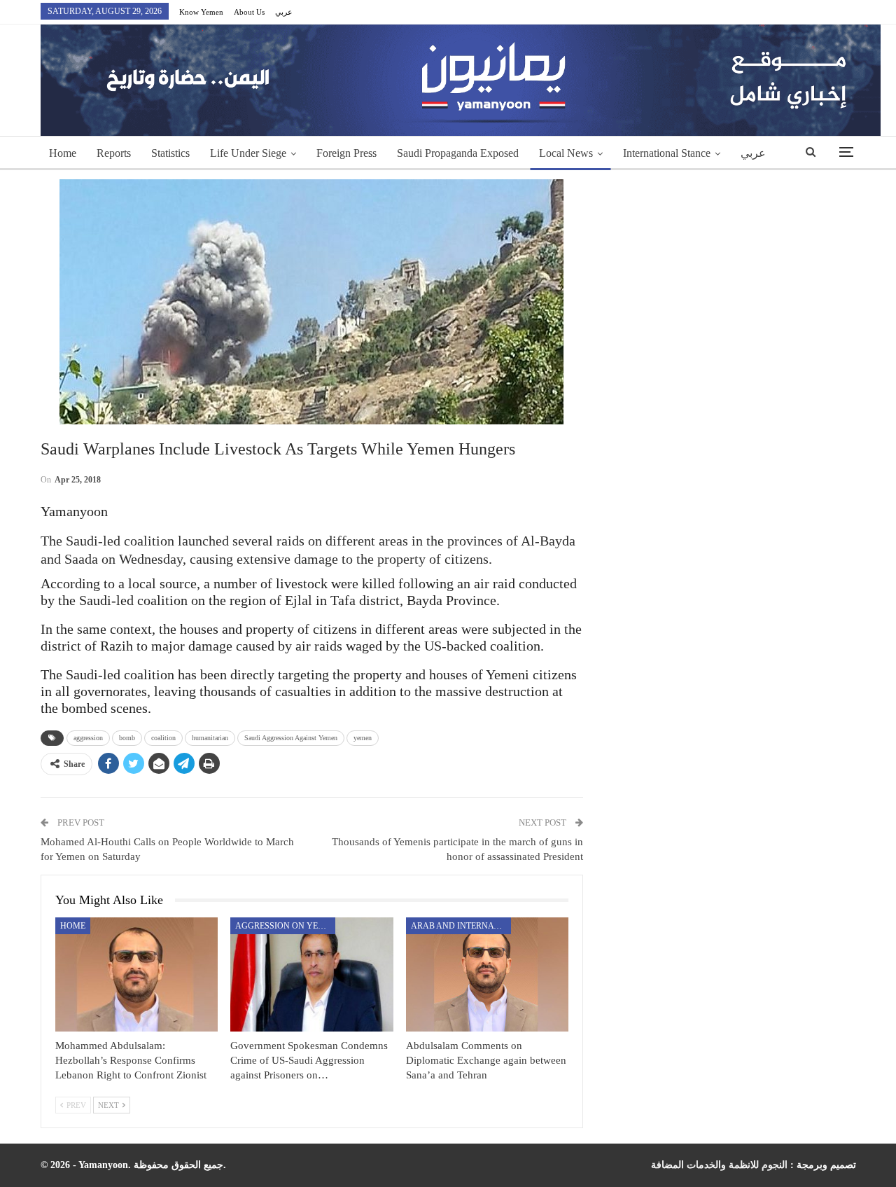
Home (62, 153)
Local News (566, 153)
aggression (88, 738)
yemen (363, 738)
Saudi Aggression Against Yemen (290, 738)
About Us (249, 12)
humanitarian (210, 738)
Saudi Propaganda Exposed (458, 153)
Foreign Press (346, 153)
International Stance (666, 153)
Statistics (170, 153)
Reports (114, 153)
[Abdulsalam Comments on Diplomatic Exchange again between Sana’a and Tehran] (487, 974)
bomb (127, 738)
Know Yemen (201, 12)
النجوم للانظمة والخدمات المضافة (719, 1165)
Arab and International (461, 926)
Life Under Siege (248, 153)
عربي (284, 12)
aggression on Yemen (285, 926)
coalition (163, 738)
